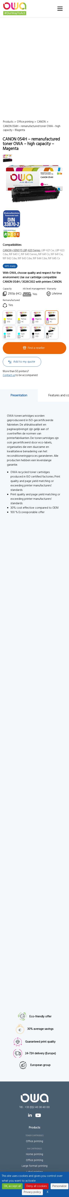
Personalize (59, 1186)
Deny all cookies (36, 1186)
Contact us (9, 375)
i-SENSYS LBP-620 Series (26, 250)
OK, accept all (12, 1186)
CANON (7, 250)
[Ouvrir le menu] (60, 8)
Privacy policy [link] (32, 1192)
